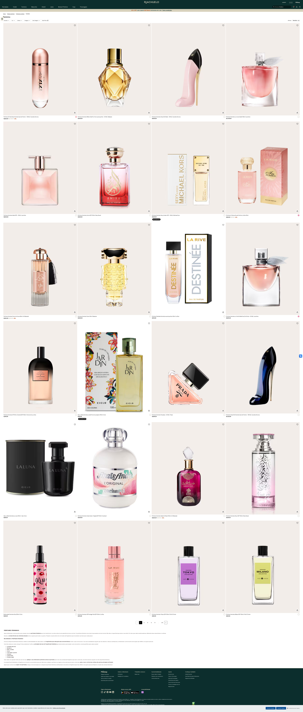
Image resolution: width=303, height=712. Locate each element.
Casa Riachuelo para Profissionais (192, 676)
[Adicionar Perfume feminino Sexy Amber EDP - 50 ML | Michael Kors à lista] (223, 123)
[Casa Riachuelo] (291, 2)
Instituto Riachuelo (155, 678)
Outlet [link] (15, 7)
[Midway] (298, 2)
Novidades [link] (5, 7)
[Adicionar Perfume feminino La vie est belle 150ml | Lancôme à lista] (297, 25)
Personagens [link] (83, 7)
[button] (293, 708)
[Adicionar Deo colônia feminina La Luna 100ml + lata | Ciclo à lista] (74, 424)
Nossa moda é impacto (156, 674)
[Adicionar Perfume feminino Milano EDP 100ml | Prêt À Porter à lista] (297, 522)
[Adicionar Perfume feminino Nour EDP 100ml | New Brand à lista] (297, 424)
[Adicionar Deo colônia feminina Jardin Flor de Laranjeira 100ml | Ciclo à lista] (149, 323)
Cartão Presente (188, 674)
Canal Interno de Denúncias (174, 682)
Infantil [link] (44, 7)
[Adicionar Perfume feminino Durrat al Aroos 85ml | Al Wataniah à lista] (74, 224)
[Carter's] (284, 2)
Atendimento (171, 674)
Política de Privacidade (59, 708)
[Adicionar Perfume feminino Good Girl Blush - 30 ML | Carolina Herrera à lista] (223, 25)
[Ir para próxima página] (165, 622)
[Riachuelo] (151, 2)
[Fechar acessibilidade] (3, 16)
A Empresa (120, 674)
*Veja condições (166, 10)
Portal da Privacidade (172, 678)
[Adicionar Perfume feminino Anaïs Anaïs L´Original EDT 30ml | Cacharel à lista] (149, 424)
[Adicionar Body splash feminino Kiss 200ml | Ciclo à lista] (74, 522)
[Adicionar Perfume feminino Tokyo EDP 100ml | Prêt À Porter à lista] (223, 522)
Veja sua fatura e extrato (106, 678)
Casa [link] (74, 7)
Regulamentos (171, 686)
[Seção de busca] (281, 6)
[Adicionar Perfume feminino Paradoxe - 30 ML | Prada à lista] (223, 323)
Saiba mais (137, 674)
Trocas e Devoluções (172, 676)
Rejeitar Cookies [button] (281, 708)
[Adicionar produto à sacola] (74, 112)
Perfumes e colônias (20, 13)
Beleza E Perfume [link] (63, 7)
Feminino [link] (24, 7)
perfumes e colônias (161, 633)
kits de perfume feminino (104, 659)
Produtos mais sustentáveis (157, 676)
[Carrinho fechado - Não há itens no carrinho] (299, 6)
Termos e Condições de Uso (174, 684)
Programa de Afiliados (189, 678)
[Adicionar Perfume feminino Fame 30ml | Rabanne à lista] (149, 224)
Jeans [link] (51, 7)
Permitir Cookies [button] (270, 708)
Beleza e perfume (11, 13)
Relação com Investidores (123, 676)
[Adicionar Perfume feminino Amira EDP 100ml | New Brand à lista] (149, 123)
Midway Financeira (105, 674)
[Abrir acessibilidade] (2, 19)
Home (4, 13)
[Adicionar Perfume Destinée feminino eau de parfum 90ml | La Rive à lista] (223, 224)
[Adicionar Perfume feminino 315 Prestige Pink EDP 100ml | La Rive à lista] (149, 522)
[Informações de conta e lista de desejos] (296, 6)
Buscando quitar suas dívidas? (107, 680)
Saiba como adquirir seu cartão (107, 676)
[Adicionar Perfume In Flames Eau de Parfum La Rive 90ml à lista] (297, 123)
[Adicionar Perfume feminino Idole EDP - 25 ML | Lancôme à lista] (74, 123)
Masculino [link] (34, 7)
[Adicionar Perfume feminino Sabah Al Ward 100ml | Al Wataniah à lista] (223, 424)
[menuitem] (5, 6)
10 (162, 622)
